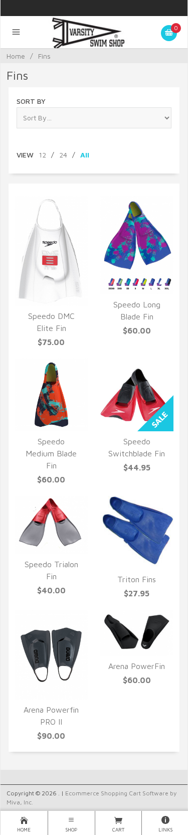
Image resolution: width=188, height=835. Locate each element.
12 (42, 154)
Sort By (31, 101)
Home (16, 56)
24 (63, 154)
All (84, 154)
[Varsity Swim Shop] (94, 32)
